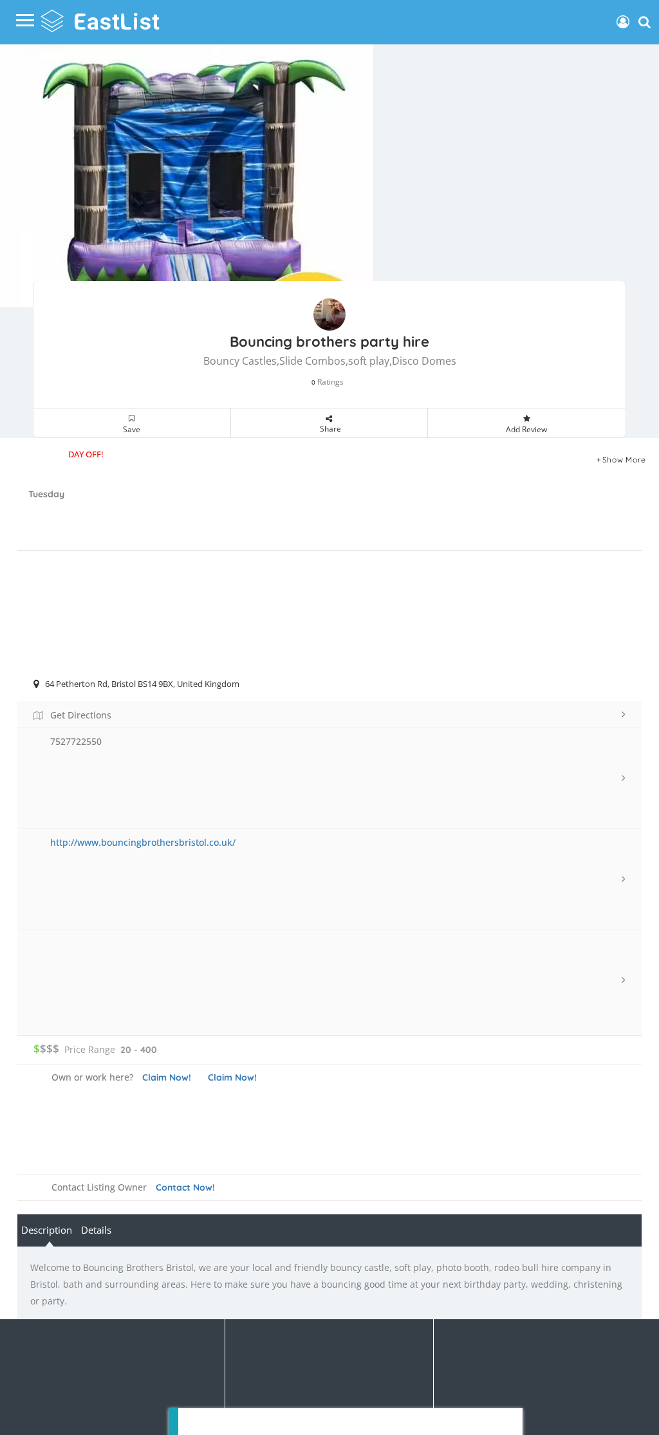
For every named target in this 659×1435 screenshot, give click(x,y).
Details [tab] (96, 1229)
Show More (624, 459)
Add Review (526, 429)
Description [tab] (46, 1229)
